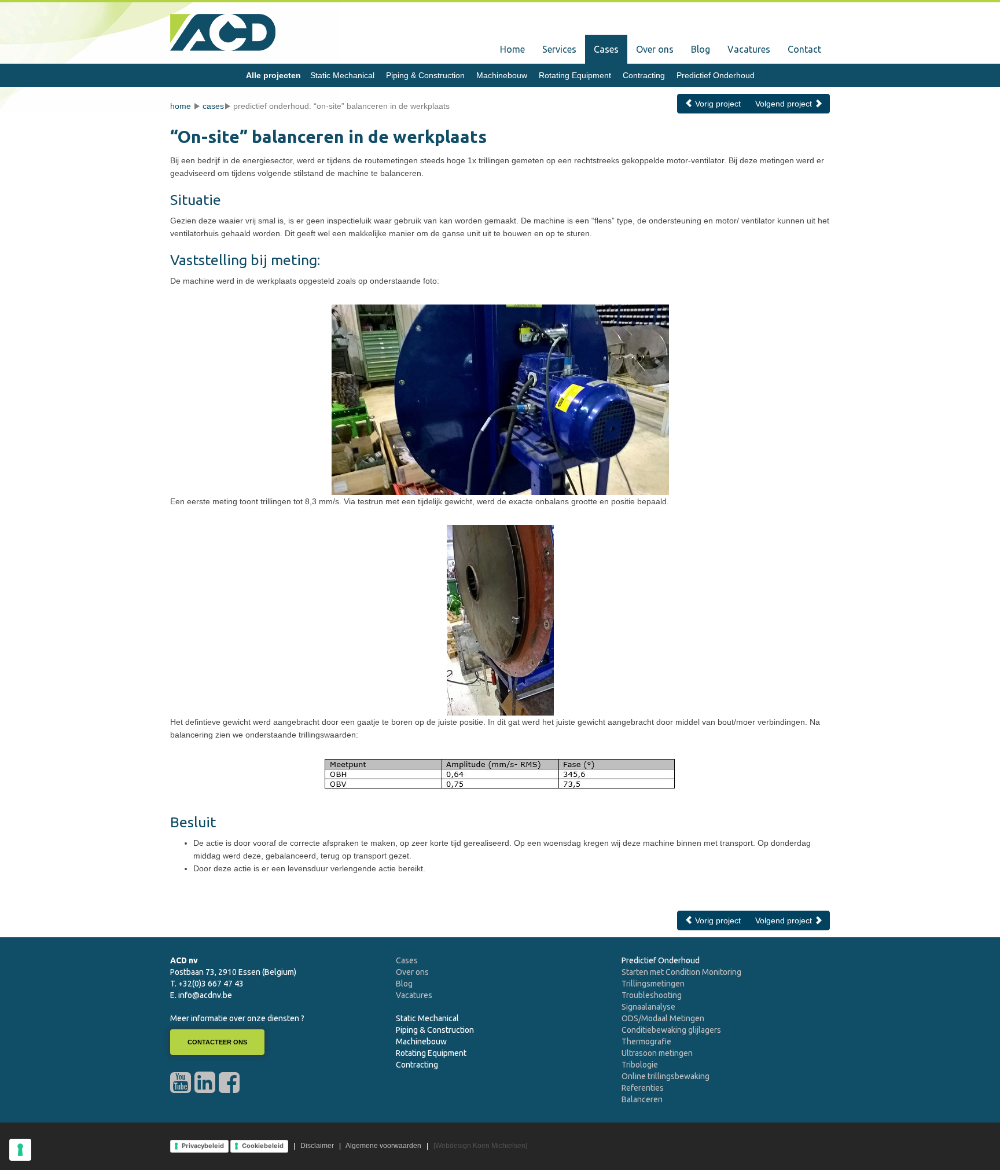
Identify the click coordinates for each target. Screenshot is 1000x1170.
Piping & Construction (425, 75)
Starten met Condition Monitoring (681, 972)
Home (512, 49)
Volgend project (784, 103)
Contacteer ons (217, 1042)
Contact (804, 49)
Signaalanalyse (648, 1006)
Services (559, 49)
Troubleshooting (652, 995)
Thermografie (646, 1041)
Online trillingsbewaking (665, 1076)
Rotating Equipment (575, 75)
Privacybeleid (203, 1146)
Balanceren (642, 1099)
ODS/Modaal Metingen (663, 1018)
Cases (606, 49)
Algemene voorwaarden (383, 1146)
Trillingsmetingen (653, 983)
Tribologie (640, 1064)
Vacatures (748, 49)
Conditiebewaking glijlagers (671, 1030)
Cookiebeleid (263, 1146)
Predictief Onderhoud (716, 75)
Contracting (644, 75)
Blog (700, 49)
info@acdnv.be (205, 995)
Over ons (655, 49)
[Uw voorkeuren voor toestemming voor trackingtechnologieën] (20, 1150)
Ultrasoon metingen (657, 1053)
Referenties (643, 1087)
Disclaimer (317, 1146)
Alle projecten (273, 75)
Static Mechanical (342, 75)
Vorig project (717, 103)
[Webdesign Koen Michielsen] (480, 1146)
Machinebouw (501, 75)
